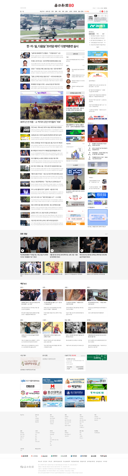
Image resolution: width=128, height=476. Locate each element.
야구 (36, 434)
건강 (51, 437)
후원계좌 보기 (83, 355)
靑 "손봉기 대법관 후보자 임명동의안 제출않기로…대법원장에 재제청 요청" (30, 313)
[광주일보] (64, 456)
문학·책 (21, 437)
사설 (36, 416)
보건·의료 (82, 421)
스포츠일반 (37, 432)
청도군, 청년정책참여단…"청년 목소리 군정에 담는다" (46, 182)
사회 (59, 11)
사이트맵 (105, 461)
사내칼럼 (37, 418)
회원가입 (105, 8)
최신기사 (42, 11)
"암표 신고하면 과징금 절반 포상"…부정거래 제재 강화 (46, 76)
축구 (36, 436)
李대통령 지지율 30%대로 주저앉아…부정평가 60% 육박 (99, 144)
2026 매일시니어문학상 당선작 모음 (27, 369)
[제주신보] (103, 456)
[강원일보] (34, 456)
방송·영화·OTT (68, 434)
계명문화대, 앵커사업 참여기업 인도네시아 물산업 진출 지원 (97, 335)
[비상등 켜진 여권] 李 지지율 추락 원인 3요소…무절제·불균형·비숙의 (104, 45)
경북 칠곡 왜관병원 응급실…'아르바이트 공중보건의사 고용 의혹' (97, 346)
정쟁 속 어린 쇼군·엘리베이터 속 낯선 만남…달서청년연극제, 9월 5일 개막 (29, 346)
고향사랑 (22, 448)
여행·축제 (52, 434)
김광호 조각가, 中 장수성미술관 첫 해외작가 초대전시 (30, 335)
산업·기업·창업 (68, 421)
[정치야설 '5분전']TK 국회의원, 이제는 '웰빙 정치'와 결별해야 (30, 308)
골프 (36, 439)
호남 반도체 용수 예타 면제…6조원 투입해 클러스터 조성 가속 (99, 139)
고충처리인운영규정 (57, 461)
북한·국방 (52, 421)
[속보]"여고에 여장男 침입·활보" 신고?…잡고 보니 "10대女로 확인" (97, 105)
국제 (63, 11)
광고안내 (45, 461)
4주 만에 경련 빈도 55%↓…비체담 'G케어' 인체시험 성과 (97, 303)
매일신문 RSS (38, 448)
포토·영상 (82, 430)
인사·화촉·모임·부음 (54, 439)
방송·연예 (80, 11)
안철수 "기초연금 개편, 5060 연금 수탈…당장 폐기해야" (46, 69)
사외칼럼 (37, 420)
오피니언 (48, 11)
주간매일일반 (97, 432)
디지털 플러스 (91, 207)
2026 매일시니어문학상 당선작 (49, 359)
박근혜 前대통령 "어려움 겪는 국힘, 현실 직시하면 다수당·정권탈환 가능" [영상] (34, 256)
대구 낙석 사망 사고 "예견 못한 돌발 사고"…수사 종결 (46, 197)
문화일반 (22, 432)
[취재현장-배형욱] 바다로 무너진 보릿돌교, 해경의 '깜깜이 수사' (78, 75)
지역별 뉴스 (82, 427)
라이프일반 (52, 432)
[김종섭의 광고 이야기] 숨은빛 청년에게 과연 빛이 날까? (46, 135)
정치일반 (51, 416)
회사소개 (40, 461)
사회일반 (81, 416)
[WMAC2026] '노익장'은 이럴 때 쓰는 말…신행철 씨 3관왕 (52, 335)
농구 (36, 437)
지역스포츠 (37, 441)
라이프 (75, 11)
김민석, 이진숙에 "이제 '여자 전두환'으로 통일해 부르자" (99, 148)
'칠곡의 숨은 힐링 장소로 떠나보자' (98, 38)
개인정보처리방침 (75, 461)
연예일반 (66, 432)
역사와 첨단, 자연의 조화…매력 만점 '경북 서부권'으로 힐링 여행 (75, 109)
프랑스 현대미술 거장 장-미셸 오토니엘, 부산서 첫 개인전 (46, 143)
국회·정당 (52, 420)
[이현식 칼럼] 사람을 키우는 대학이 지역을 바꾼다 (53, 313)
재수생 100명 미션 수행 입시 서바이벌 (74, 340)
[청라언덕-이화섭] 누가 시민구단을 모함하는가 (78, 81)
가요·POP (67, 436)
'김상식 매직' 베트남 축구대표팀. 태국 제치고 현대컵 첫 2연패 (53, 346)
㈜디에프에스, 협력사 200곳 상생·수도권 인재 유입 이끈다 (75, 191)
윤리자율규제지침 (91, 461)
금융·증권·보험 (68, 420)
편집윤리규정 (83, 461)
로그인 (102, 8)
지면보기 (94, 8)
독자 (51, 441)
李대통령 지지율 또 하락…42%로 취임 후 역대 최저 (45, 84)
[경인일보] (54, 456)
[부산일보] (84, 456)
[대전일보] (74, 456)
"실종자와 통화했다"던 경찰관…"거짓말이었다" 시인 (45, 53)
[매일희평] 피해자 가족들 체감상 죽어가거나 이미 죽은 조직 (75, 161)
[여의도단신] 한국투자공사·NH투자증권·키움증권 (97, 308)
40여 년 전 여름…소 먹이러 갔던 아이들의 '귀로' (40, 121)
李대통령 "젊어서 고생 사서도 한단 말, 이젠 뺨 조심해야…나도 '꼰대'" (97, 85)
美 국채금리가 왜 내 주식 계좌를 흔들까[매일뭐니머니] (46, 150)
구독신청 (50, 461)
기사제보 (98, 8)
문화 (66, 11)
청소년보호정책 (66, 461)
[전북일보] (93, 456)
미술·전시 (22, 436)
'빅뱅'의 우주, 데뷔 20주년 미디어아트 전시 (75, 345)
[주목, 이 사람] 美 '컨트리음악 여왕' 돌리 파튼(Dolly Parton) (75, 335)
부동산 (66, 418)
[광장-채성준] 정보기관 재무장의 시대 (78, 70)
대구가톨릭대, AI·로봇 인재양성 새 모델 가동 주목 (44, 158)
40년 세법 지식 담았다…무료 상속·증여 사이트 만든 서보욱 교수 (103, 36)
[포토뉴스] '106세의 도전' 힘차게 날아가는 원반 (52, 274)
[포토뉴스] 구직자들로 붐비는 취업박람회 (73, 274)
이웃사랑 (81, 425)
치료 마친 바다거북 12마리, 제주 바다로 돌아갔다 (44, 220)
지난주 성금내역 (69, 364)
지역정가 (51, 423)
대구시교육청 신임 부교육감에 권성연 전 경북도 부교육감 (97, 341)
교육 (80, 423)
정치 (52, 11)
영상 (80, 432)
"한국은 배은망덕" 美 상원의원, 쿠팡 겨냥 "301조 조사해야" (74, 308)
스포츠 (70, 11)
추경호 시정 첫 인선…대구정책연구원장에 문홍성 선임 (46, 61)
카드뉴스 (81, 437)
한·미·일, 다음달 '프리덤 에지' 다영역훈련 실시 (52, 46)
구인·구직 (67, 423)
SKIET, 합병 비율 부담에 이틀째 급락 (96, 313)
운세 (51, 445)
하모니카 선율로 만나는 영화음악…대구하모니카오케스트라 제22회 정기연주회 (30, 341)
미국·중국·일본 (97, 418)
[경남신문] (44, 456)
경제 (56, 11)
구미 (21, 450)
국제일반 (96, 416)
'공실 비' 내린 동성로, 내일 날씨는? (97, 226)
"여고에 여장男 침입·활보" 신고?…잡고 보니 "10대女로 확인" (53, 303)
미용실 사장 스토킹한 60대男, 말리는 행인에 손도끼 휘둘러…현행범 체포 (52, 308)
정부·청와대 (52, 418)
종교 (21, 439)
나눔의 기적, (70, 355)
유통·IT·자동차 (68, 425)
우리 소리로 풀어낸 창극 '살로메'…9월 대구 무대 (44, 189)
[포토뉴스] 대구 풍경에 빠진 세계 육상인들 (96, 274)
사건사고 (81, 418)
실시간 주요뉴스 (92, 80)
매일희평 (37, 421)
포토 (80, 434)
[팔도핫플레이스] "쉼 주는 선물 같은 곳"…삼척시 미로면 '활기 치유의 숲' (75, 126)
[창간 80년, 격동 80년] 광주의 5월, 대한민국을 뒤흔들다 (46, 127)
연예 (66, 430)
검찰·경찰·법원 (83, 420)
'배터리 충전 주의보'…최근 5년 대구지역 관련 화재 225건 (47, 174)
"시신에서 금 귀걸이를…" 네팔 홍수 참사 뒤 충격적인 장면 (95, 187)
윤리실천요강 (99, 461)
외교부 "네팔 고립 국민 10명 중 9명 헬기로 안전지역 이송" (75, 313)
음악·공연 (22, 434)
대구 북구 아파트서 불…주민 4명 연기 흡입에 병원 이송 (46, 166)
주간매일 (86, 11)
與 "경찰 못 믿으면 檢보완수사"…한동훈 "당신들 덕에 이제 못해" (104, 40)
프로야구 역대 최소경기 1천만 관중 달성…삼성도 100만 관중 (53, 341)
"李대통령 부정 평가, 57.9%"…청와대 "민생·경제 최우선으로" (99, 157)
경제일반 (66, 416)
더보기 (83, 57)
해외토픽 (96, 420)
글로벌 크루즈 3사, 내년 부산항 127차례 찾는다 (44, 213)
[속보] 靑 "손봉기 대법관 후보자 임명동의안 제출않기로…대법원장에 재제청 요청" (97, 95)
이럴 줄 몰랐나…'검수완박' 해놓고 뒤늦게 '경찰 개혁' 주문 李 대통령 (100, 153)
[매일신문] (24, 456)
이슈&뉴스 (91, 177)
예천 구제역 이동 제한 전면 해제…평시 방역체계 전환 (45, 205)
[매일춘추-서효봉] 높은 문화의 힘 (78, 87)
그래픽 (81, 436)
